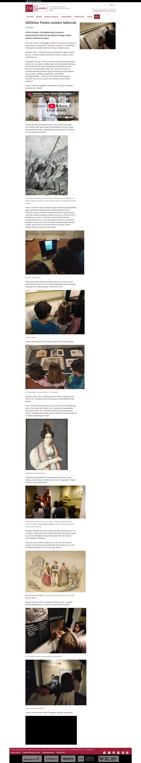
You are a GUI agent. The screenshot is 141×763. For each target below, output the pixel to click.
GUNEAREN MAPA (48, 752)
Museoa (39, 16)
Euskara (112, 5)
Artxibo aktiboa (66, 16)
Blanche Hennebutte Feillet (33, 595)
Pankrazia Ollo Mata (40, 413)
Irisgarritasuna (79, 16)
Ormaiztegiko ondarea (47, 43)
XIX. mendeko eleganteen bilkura (43, 524)
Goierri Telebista (49, 713)
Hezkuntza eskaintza (51, 16)
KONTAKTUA (60, 752)
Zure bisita (29, 16)
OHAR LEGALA (16, 752)
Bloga (97, 16)
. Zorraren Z (56, 45)
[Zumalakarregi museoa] (36, 8)
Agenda (89, 16)
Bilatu (105, 5)
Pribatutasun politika (31, 752)
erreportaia (68, 713)
